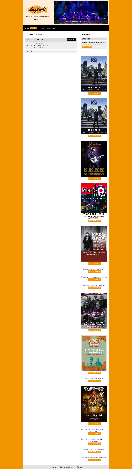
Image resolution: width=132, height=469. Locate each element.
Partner (79, 467)
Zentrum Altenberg (87, 44)
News (27, 28)
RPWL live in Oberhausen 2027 (80, 21)
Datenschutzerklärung (67, 467)
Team (48, 28)
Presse (41, 28)
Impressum (53, 467)
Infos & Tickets (87, 47)
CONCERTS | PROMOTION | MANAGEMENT (37, 18)
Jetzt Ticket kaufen (94, 93)
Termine (34, 28)
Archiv (54, 28)
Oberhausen (98, 44)
